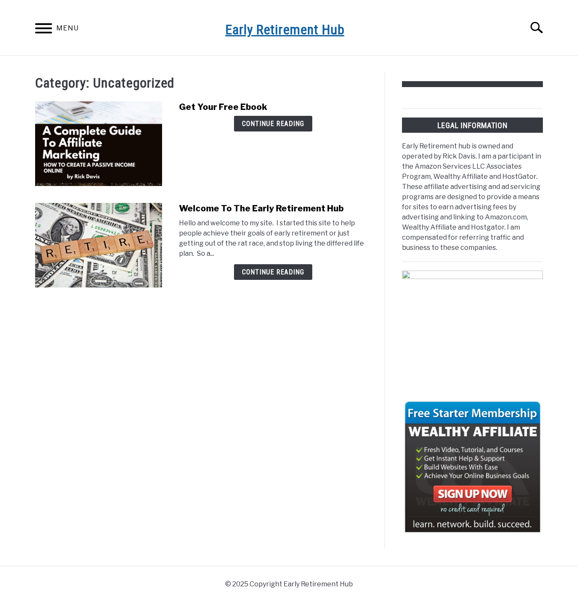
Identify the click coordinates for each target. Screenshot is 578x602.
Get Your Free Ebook (223, 107)
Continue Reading (273, 124)
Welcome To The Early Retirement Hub (261, 208)
